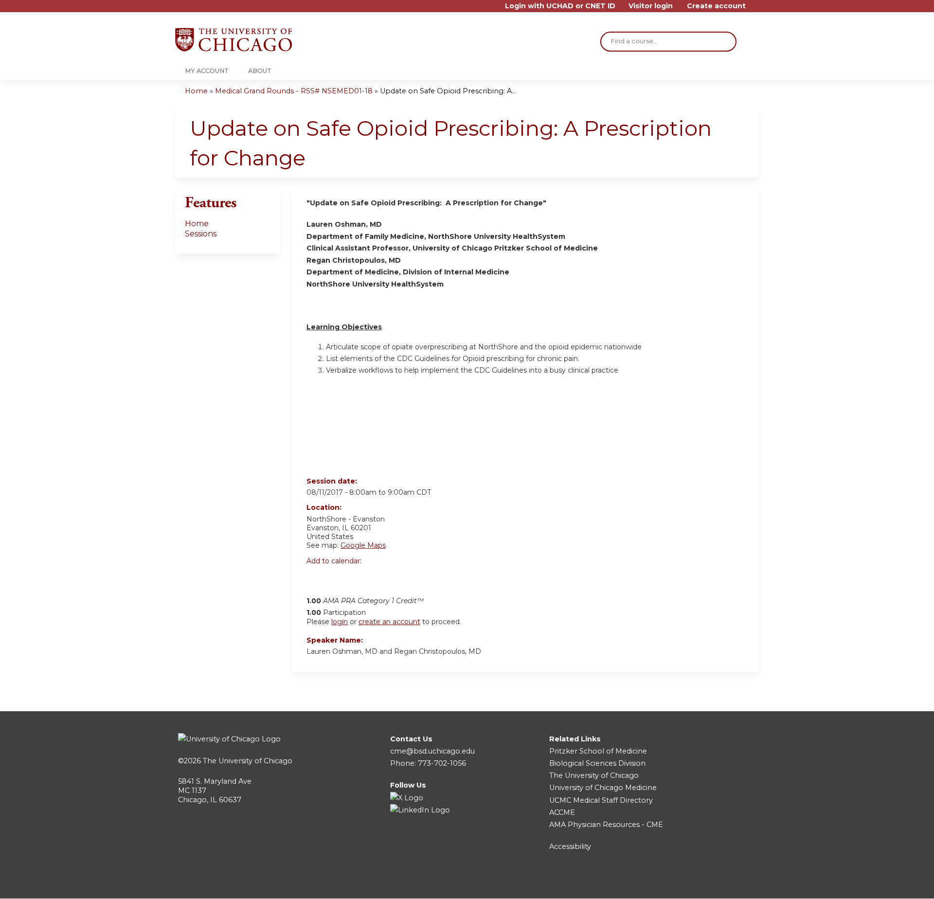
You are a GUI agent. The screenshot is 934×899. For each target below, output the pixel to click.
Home (196, 91)
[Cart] (756, 9)
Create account (716, 6)
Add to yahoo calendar (338, 577)
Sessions (200, 233)
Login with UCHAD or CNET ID (560, 6)
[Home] (233, 39)
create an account (389, 621)
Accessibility (570, 846)
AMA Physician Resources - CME (606, 824)
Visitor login (651, 6)
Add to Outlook (384, 577)
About (259, 70)
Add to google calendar (316, 577)
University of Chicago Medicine (603, 787)
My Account (207, 70)
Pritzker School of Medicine (598, 751)
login (339, 621)
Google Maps (363, 545)
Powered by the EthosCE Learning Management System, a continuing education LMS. (724, 883)
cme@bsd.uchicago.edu (432, 751)
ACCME (562, 812)
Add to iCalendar (360, 577)
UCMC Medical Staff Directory (601, 800)
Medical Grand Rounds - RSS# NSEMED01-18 (294, 91)
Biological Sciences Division (597, 763)
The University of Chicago (247, 760)
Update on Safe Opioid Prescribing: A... (448, 91)
